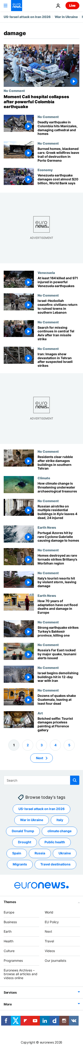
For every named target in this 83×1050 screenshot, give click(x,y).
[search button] (74, 780)
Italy (59, 820)
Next (39, 758)
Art (40, 713)
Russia (40, 853)
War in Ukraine (66, 17)
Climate (44, 478)
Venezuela (46, 272)
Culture (9, 951)
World (49, 912)
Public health (54, 842)
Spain (16, 853)
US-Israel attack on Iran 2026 (27, 17)
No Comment (14, 90)
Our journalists (55, 960)
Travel (49, 941)
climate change (59, 831)
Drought (24, 842)
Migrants (20, 864)
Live (72, 5)
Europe (9, 912)
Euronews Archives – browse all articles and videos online (20, 974)
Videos (50, 951)
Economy (45, 170)
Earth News (47, 527)
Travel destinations (55, 864)
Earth (8, 931)
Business (10, 922)
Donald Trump (23, 831)
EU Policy (52, 922)
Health (8, 941)
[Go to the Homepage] (16, 5)
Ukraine (65, 853)
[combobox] (41, 780)
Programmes (13, 960)
